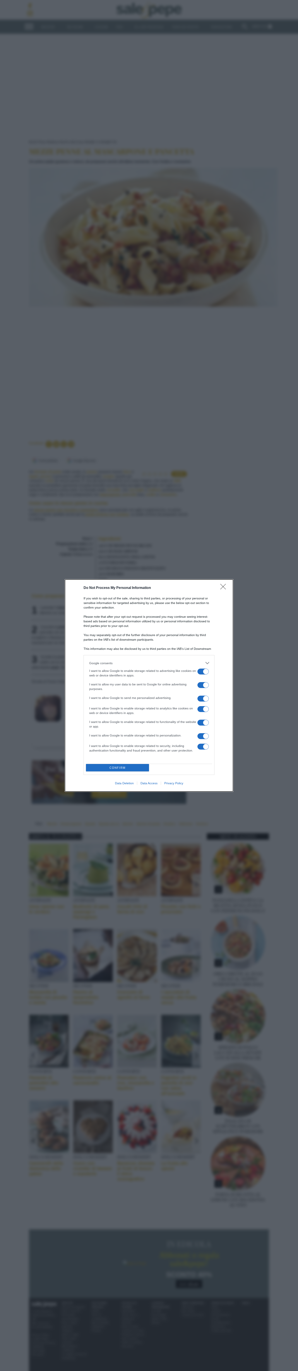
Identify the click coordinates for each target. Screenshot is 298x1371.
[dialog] (149, 685)
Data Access (149, 783)
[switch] (203, 671)
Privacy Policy (173, 783)
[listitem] (149, 663)
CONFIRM (118, 767)
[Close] (224, 588)
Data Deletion (124, 783)
